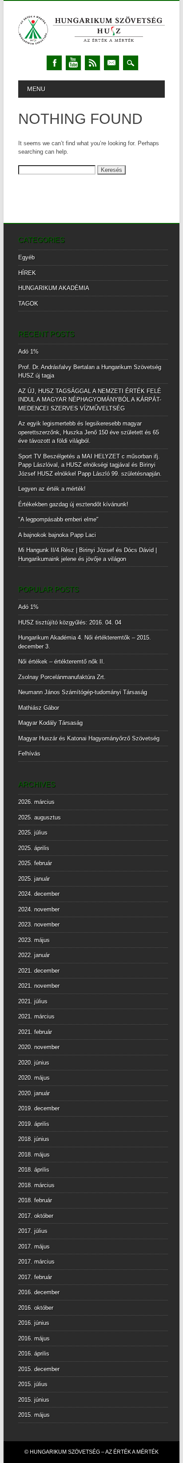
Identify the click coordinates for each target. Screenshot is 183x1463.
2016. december (39, 1292)
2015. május (34, 1414)
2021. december (39, 970)
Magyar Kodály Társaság (50, 723)
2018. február (35, 1200)
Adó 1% (28, 351)
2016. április (33, 1353)
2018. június (33, 1139)
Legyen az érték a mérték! (52, 488)
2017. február (35, 1277)
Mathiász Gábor (38, 707)
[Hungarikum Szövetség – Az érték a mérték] (91, 46)
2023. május (34, 940)
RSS (92, 63)
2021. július (33, 1001)
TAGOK (28, 303)
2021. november (39, 985)
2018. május (34, 1154)
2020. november (39, 1047)
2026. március (36, 802)
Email (111, 63)
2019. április (33, 1124)
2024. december (39, 894)
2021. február (35, 1032)
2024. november (39, 909)
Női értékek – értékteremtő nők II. (61, 661)
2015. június (33, 1399)
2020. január (34, 1093)
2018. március (36, 1185)
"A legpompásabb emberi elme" (58, 519)
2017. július (33, 1231)
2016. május (34, 1338)
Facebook (54, 63)
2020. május (34, 1077)
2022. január (34, 955)
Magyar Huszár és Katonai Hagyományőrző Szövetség (88, 738)
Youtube (73, 63)
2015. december (39, 1369)
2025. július (33, 832)
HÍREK (27, 273)
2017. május (34, 1246)
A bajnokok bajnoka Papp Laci (57, 535)
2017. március (36, 1261)
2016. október (35, 1307)
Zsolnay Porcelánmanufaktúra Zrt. (62, 677)
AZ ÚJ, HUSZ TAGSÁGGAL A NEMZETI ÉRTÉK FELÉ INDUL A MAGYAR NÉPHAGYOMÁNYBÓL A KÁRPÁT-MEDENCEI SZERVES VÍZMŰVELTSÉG (89, 400)
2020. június (33, 1062)
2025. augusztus (39, 817)
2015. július (33, 1384)
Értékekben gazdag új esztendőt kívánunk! (73, 504)
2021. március (36, 1016)
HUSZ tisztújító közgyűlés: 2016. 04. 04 (69, 622)
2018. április (33, 1169)
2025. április (33, 848)
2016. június (33, 1323)
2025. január (34, 878)
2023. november (39, 924)
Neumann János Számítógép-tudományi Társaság (82, 692)
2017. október (35, 1216)
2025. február (35, 863)
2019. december (39, 1108)
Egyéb (26, 257)
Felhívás (29, 753)
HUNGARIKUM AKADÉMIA (53, 288)
